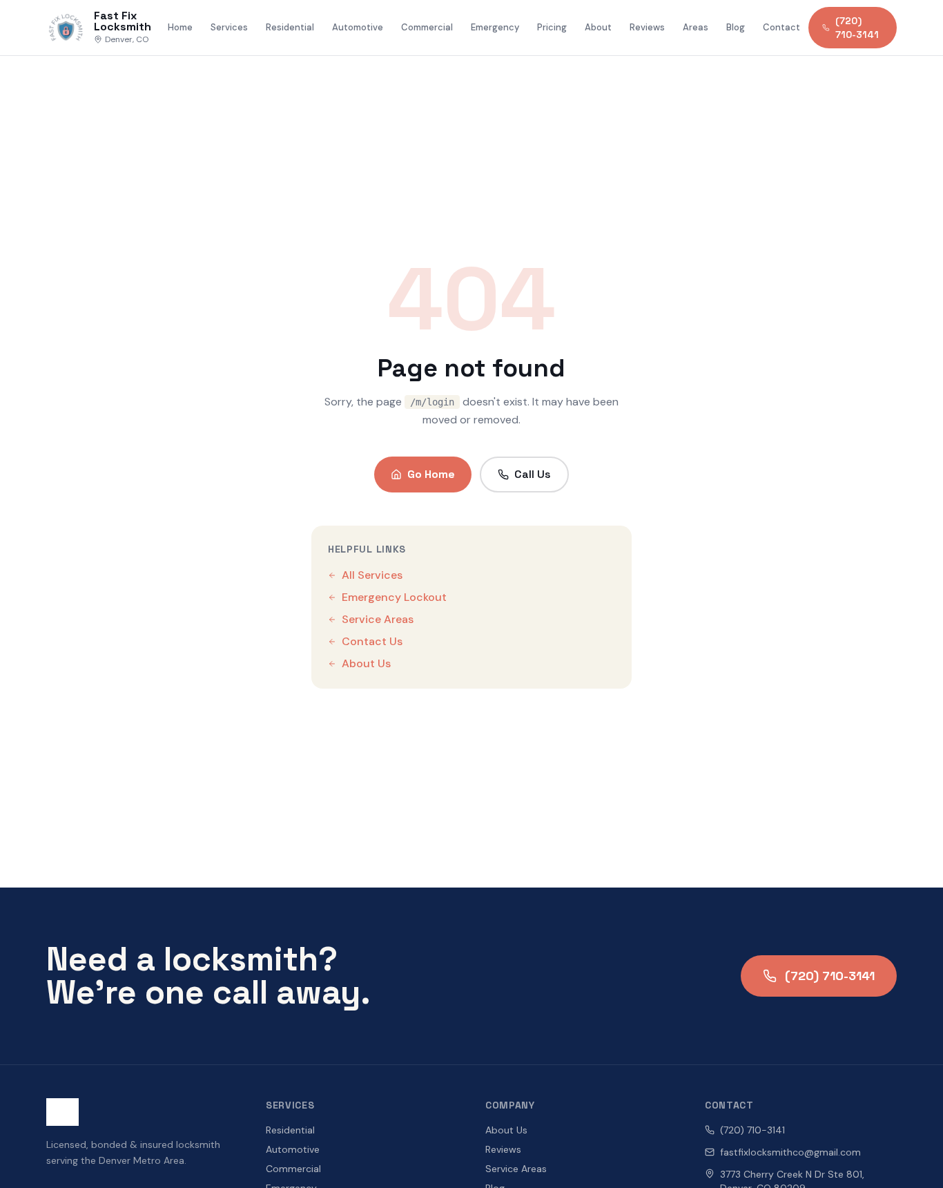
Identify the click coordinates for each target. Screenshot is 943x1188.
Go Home (431, 474)
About (598, 27)
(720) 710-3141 (857, 28)
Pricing (552, 27)
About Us (366, 663)
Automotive (357, 27)
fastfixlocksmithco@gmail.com (790, 1152)
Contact (781, 27)
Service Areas (378, 619)
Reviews (647, 27)
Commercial (427, 27)
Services (229, 27)
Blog (735, 27)
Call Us (532, 474)
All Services (372, 575)
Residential (290, 27)
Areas (695, 27)
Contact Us (372, 641)
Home (180, 27)
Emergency (495, 27)
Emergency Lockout (394, 597)
